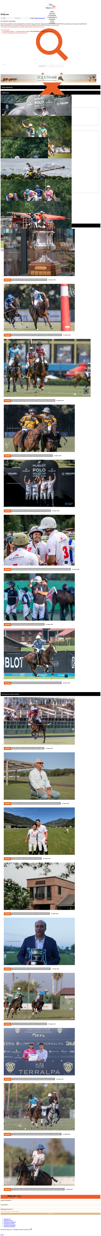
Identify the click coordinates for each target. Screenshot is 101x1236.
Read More (7, 279)
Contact (52, 23)
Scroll (2, 1234)
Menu (50, 4)
